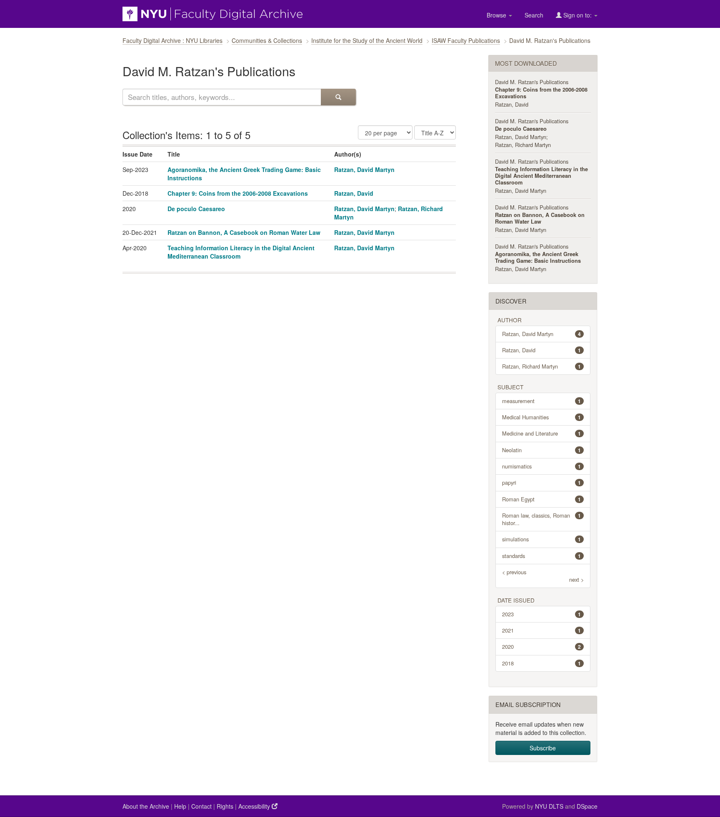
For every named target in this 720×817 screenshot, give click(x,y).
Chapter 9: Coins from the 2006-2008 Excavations (238, 193)
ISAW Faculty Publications (466, 40)
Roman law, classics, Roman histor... (541, 519)
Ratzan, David (353, 193)
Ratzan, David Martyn (364, 169)
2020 (541, 646)
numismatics (541, 466)
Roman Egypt (541, 499)
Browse (497, 15)
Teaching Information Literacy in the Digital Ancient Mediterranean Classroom (541, 176)
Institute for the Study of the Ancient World (366, 40)
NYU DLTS (549, 806)
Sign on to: (577, 15)
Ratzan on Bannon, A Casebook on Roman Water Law (244, 232)
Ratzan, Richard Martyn (523, 144)
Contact (201, 806)
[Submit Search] (338, 97)
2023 (541, 614)
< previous (514, 572)
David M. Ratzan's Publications (531, 81)
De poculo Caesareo (196, 208)
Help (180, 806)
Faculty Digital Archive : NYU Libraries (172, 40)
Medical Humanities (541, 417)
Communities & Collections (267, 40)
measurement (541, 401)
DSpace (587, 806)
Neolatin (541, 450)
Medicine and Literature (541, 433)
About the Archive (145, 806)
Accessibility (255, 806)
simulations (541, 539)
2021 (541, 630)
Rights (225, 806)
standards (541, 556)
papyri (541, 482)
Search (534, 15)
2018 (541, 663)
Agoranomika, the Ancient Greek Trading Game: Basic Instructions (538, 257)
